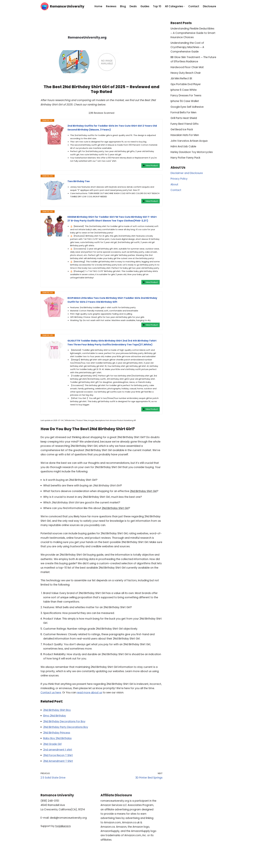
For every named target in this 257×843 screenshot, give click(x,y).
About (174, 184)
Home (98, 6)
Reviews (111, 6)
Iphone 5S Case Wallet (185, 101)
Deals (133, 6)
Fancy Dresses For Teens (186, 95)
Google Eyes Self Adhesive (187, 107)
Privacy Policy (179, 179)
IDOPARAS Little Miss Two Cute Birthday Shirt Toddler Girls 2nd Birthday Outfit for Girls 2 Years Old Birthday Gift (112, 299)
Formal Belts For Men (183, 112)
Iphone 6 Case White (184, 90)
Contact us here (51, 692)
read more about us (89, 692)
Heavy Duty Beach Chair (186, 73)
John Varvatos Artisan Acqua (189, 141)
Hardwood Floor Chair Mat (187, 67)
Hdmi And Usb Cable (183, 146)
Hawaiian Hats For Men (185, 135)
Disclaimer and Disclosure (187, 173)
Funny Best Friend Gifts (185, 124)
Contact (193, 6)
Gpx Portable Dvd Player (186, 84)
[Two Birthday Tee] (54, 190)
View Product (152, 165)
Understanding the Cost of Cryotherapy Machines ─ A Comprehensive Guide (187, 47)
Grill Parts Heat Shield (184, 118)
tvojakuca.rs (63, 826)
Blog (123, 6)
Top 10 (157, 6)
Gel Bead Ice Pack (182, 129)
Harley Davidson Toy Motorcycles (192, 152)
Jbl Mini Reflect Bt (181, 78)
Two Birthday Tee (78, 181)
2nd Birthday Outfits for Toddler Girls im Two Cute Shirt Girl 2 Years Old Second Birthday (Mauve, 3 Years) (112, 127)
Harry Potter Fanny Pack (185, 158)
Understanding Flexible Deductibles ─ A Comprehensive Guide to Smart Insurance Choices (193, 33)
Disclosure (209, 6)
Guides (144, 6)
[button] (184, 6)
